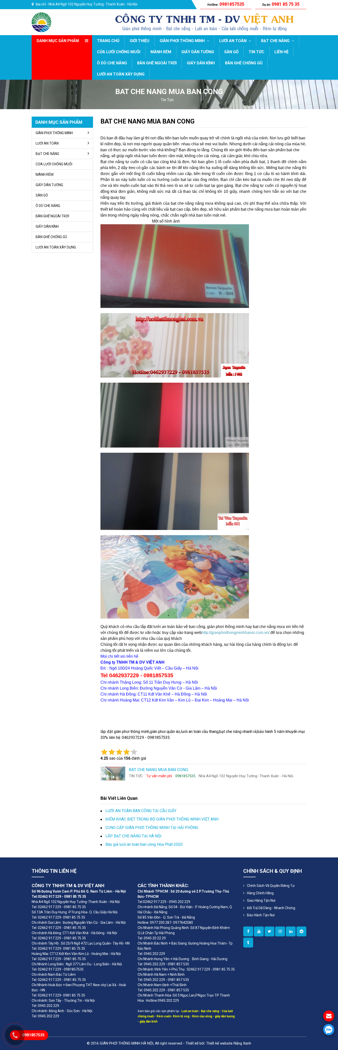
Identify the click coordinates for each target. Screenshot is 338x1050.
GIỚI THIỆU (139, 40)
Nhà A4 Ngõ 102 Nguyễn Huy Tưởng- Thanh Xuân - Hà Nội (92, 4)
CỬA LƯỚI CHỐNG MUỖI (118, 52)
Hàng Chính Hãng (260, 893)
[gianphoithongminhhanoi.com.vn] (248, 931)
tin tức (167, 100)
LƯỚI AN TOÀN (233, 40)
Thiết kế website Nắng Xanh (228, 1043)
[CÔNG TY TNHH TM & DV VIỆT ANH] (41, 22)
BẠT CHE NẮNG (275, 40)
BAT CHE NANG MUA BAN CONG (147, 121)
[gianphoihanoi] (301, 931)
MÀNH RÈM (160, 52)
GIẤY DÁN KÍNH (201, 63)
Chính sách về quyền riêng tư (271, 886)
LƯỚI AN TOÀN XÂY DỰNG (121, 74)
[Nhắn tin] (328, 1016)
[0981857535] (328, 1029)
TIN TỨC (256, 52)
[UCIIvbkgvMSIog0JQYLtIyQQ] (259, 931)
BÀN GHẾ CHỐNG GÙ (244, 63)
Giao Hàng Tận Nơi (261, 900)
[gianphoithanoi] (269, 931)
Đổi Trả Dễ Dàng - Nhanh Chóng (271, 908)
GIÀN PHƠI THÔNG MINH (183, 40)
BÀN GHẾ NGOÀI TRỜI (157, 63)
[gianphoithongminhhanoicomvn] (291, 931)
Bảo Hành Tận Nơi (261, 915)
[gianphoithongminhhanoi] (248, 943)
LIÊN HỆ (281, 52)
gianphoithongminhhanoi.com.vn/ (240, 632)
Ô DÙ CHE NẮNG (112, 63)
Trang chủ (108, 40)
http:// (206, 632)
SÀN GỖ (231, 52)
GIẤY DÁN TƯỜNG (197, 52)
